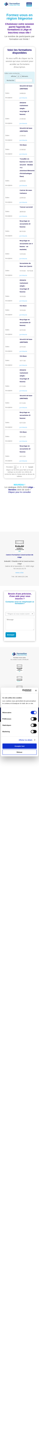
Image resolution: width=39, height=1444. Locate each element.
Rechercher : (11, 80)
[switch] (34, 719)
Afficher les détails (25, 740)
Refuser (19, 752)
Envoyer (10, 635)
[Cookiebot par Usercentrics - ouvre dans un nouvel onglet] (23, 690)
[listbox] (20, 614)
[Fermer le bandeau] (36, 690)
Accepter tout (19, 746)
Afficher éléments (19, 76)
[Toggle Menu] (29, 4)
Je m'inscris (23, 98)
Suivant (30, 467)
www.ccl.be (19, 572)
